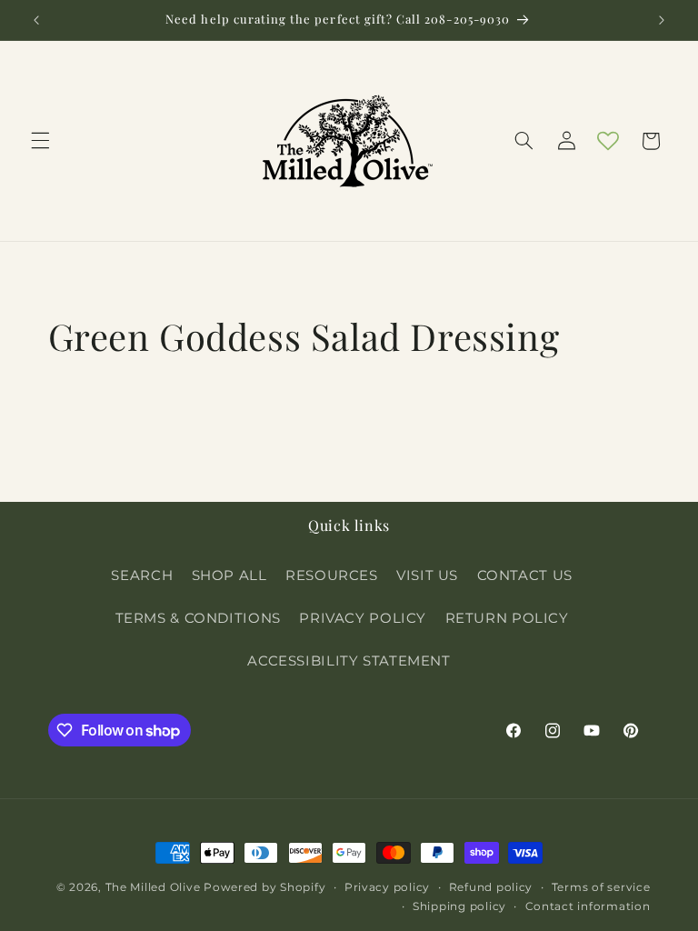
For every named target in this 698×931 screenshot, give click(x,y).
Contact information (588, 906)
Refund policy (491, 887)
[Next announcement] (662, 20)
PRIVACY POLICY (362, 618)
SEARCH (142, 575)
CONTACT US (525, 575)
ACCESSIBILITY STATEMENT (349, 661)
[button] (40, 141)
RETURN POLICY (507, 618)
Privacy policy (387, 887)
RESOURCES (331, 575)
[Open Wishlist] (608, 141)
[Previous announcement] (36, 20)
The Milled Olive (153, 887)
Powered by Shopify (264, 887)
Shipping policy (459, 906)
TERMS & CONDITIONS (198, 618)
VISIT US (427, 575)
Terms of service (601, 887)
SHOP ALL (229, 575)
